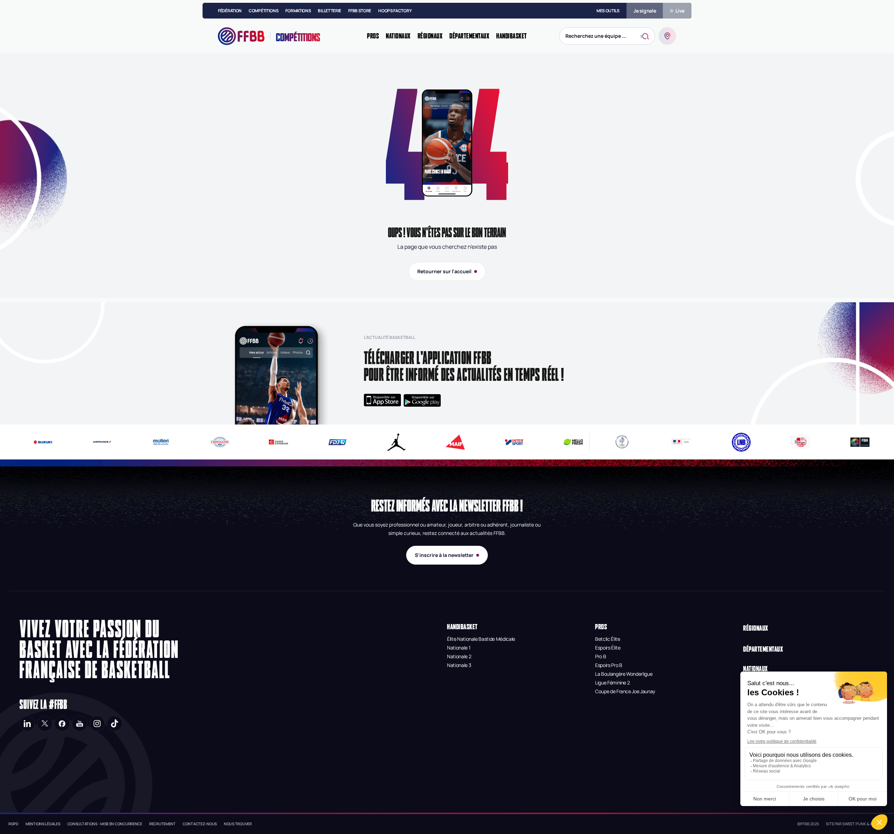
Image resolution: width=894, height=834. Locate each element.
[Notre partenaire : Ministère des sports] (681, 442)
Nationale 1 (458, 647)
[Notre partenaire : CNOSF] (622, 442)
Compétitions (263, 11)
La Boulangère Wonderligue (623, 673)
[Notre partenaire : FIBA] (860, 442)
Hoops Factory (394, 11)
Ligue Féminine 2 (612, 682)
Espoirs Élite (607, 647)
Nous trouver (238, 823)
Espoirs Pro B (608, 665)
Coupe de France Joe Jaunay (625, 691)
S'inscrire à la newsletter (444, 555)
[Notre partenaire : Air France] (89, 442)
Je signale (644, 10)
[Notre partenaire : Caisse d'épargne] (266, 442)
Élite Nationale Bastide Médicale (481, 639)
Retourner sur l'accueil (444, 271)
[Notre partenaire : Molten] (148, 442)
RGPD (13, 823)
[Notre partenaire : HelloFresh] (560, 442)
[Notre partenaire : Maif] (443, 442)
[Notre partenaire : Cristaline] (207, 442)
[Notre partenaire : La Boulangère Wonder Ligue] (800, 442)
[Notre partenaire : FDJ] (325, 442)
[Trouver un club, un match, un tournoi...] (667, 36)
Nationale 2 (459, 656)
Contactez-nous (200, 823)
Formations (298, 11)
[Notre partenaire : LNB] (741, 442)
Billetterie (329, 11)
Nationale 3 (459, 665)
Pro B (600, 656)
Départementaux (763, 649)
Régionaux (755, 628)
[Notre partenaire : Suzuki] (30, 442)
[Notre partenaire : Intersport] (502, 442)
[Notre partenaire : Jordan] (384, 442)
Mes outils (608, 11)
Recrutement (162, 823)
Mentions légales (42, 823)
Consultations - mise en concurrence (104, 823)
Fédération (230, 11)
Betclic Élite (607, 639)
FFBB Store (359, 11)
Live (679, 10)
